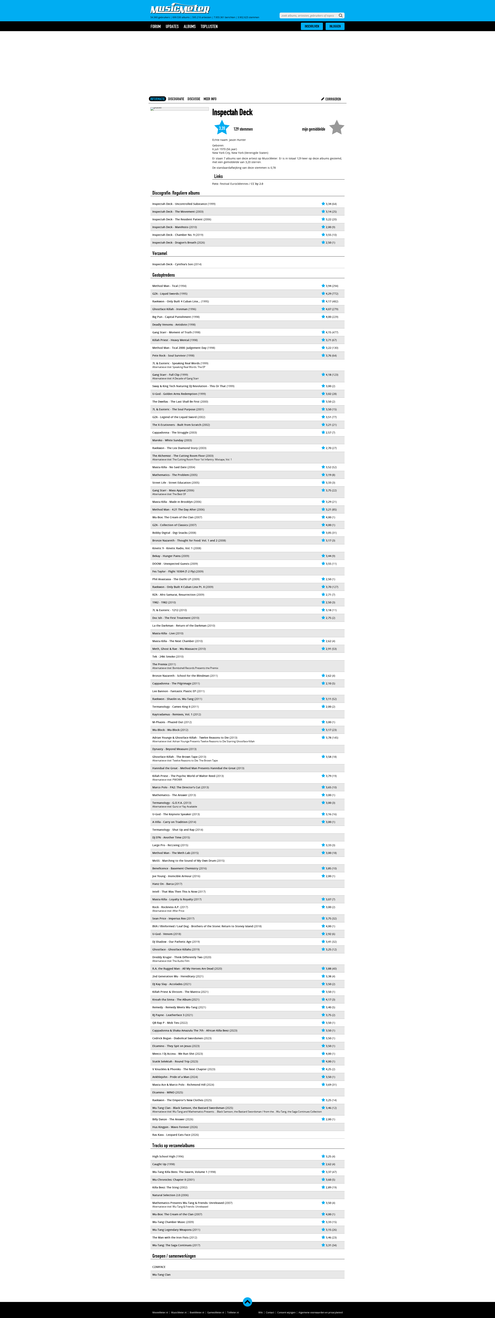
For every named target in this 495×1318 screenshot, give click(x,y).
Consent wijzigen (286, 1312)
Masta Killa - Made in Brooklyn (172, 502)
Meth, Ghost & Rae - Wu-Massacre (174, 649)
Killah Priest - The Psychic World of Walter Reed (183, 776)
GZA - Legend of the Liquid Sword (174, 417)
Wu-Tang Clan (161, 1274)
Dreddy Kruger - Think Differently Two (177, 957)
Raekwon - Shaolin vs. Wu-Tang (173, 699)
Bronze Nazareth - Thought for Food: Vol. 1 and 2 (184, 540)
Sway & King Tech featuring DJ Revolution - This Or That (189, 386)
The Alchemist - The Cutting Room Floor (178, 456)
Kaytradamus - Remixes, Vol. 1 (172, 714)
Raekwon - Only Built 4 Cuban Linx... (176, 301)
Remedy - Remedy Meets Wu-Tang (174, 1007)
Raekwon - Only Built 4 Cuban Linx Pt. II (178, 587)
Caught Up (159, 1164)
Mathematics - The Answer (169, 795)
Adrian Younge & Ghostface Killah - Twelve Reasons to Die (190, 737)
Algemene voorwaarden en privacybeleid (321, 1312)
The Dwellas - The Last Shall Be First (176, 401)
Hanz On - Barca (163, 884)
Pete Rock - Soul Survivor (169, 355)
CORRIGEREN (333, 99)
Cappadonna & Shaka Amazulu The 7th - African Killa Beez (190, 1030)
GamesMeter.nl (215, 1312)
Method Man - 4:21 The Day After (174, 509)
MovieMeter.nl (160, 1312)
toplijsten (209, 26)
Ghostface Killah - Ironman (170, 309)
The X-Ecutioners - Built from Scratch (176, 425)
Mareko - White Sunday (167, 440)
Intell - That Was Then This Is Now (174, 891)
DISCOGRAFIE (176, 99)
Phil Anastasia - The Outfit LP (171, 579)
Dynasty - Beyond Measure (170, 749)
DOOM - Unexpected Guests (170, 563)
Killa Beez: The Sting (165, 1187)
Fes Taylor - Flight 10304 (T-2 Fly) (173, 571)
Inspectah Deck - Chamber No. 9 (173, 235)
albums (190, 26)
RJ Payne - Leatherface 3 (168, 1015)
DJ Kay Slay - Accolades (167, 984)
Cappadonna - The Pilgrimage (171, 683)
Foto (215, 184)
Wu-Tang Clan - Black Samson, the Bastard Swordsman (188, 1108)
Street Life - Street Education (171, 482)
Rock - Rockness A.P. (165, 907)
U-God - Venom (162, 934)
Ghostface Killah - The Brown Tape (175, 757)
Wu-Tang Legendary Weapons (172, 1230)
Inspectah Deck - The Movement (173, 211)
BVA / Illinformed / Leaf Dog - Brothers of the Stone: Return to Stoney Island (202, 926)
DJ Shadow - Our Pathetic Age (171, 941)
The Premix (159, 664)
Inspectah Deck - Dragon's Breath (174, 242)
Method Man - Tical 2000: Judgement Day (179, 348)
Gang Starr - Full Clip (165, 374)
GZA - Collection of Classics (170, 525)
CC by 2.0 (257, 184)
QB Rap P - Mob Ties (165, 1023)
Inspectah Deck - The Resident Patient (177, 219)
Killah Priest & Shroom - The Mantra (176, 992)
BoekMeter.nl (197, 1312)
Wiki (260, 1312)
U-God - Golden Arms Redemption (174, 394)
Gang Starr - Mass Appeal (169, 490)
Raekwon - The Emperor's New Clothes (177, 1100)
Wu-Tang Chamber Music (168, 1222)
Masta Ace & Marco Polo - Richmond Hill (179, 1084)
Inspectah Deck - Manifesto (170, 227)
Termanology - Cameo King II (171, 706)
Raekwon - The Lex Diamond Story (175, 448)
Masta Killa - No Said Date (169, 467)
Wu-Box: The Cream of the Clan (173, 517)
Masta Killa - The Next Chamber (173, 641)
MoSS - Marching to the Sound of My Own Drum (184, 860)
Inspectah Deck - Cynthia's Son (172, 264)
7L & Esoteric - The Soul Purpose (173, 409)
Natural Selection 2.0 (166, 1195)
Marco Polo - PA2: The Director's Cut (176, 787)
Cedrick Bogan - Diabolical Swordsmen (177, 1038)
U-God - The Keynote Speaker (171, 814)
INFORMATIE (157, 99)
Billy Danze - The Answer (168, 1119)
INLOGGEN (335, 26)
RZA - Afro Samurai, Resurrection (174, 594)
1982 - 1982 (159, 602)
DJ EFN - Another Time (166, 837)
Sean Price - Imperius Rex (169, 918)
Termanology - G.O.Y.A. (167, 803)
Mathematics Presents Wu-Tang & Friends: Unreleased (188, 1203)
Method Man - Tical (165, 286)
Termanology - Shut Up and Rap (173, 829)
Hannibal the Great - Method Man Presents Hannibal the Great (194, 768)
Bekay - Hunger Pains (166, 556)
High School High (163, 1156)
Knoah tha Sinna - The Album (171, 999)
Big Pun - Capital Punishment (171, 317)
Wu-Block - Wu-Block (166, 730)
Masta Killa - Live (163, 633)
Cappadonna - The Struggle (170, 432)
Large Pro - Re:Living (166, 845)
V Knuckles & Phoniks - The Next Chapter (179, 1069)
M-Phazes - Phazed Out (167, 722)
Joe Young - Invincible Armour (172, 876)
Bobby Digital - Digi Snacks (170, 533)
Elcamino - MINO (163, 1092)
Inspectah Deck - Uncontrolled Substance (179, 204)
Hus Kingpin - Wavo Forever (170, 1127)
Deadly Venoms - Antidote (169, 324)
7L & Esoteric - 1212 (165, 610)
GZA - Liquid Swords (165, 293)
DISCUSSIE (194, 99)
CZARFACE (159, 1267)
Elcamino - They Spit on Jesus (171, 1046)
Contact (270, 1312)
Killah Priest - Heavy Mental (170, 340)
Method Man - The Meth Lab (171, 853)
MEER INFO (210, 99)
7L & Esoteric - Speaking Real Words (176, 363)
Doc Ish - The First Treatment (171, 618)
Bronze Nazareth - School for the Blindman (180, 675)
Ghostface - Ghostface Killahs (171, 949)
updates (172, 26)
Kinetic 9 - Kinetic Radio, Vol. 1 (172, 548)
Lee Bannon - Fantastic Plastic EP (174, 691)
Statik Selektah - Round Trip (170, 1061)
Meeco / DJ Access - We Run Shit (173, 1053)
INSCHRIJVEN (312, 26)
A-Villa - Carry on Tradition (170, 822)
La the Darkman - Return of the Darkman (179, 625)
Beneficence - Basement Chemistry (175, 868)
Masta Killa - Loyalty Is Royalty (172, 899)
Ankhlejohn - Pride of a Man (170, 1077)
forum (156, 26)
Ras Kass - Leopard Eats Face (171, 1135)
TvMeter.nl (233, 1312)
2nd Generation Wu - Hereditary (173, 976)
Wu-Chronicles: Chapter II (169, 1179)
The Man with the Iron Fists (170, 1237)
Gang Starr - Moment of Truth (172, 332)
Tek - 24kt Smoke (163, 656)
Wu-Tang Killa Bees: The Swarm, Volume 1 (179, 1172)
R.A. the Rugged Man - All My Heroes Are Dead (182, 968)
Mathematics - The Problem (170, 475)
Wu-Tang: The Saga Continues (172, 1245)
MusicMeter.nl (179, 1312)
